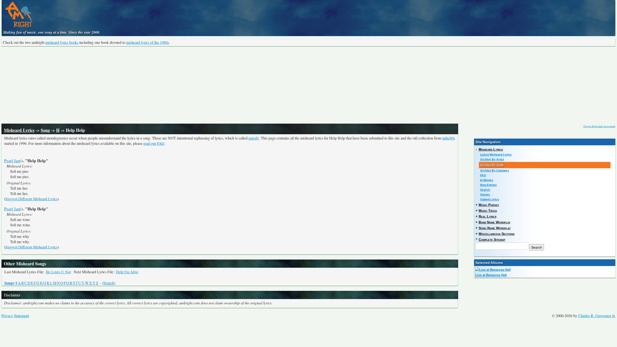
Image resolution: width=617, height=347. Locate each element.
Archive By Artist (492, 159)
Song (45, 130)
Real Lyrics (487, 216)
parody (253, 137)
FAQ (483, 175)
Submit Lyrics (489, 199)
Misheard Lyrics (19, 130)
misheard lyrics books (61, 42)
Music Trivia (488, 211)
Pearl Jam (12, 160)
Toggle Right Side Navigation (599, 126)
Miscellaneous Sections (497, 234)
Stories (485, 194)
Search (109, 282)
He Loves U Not (58, 271)
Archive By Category (494, 170)
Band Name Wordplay (494, 222)
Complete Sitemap (492, 239)
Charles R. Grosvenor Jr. (597, 315)
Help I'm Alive (127, 271)
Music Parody (489, 205)
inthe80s (448, 137)
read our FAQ (153, 143)
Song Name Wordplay (495, 228)
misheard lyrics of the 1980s (147, 42)
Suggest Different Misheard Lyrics (31, 198)
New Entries (488, 185)
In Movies (486, 180)
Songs (9, 283)
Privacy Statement (15, 315)
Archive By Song (491, 165)
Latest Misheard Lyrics (496, 154)
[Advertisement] (308, 85)
